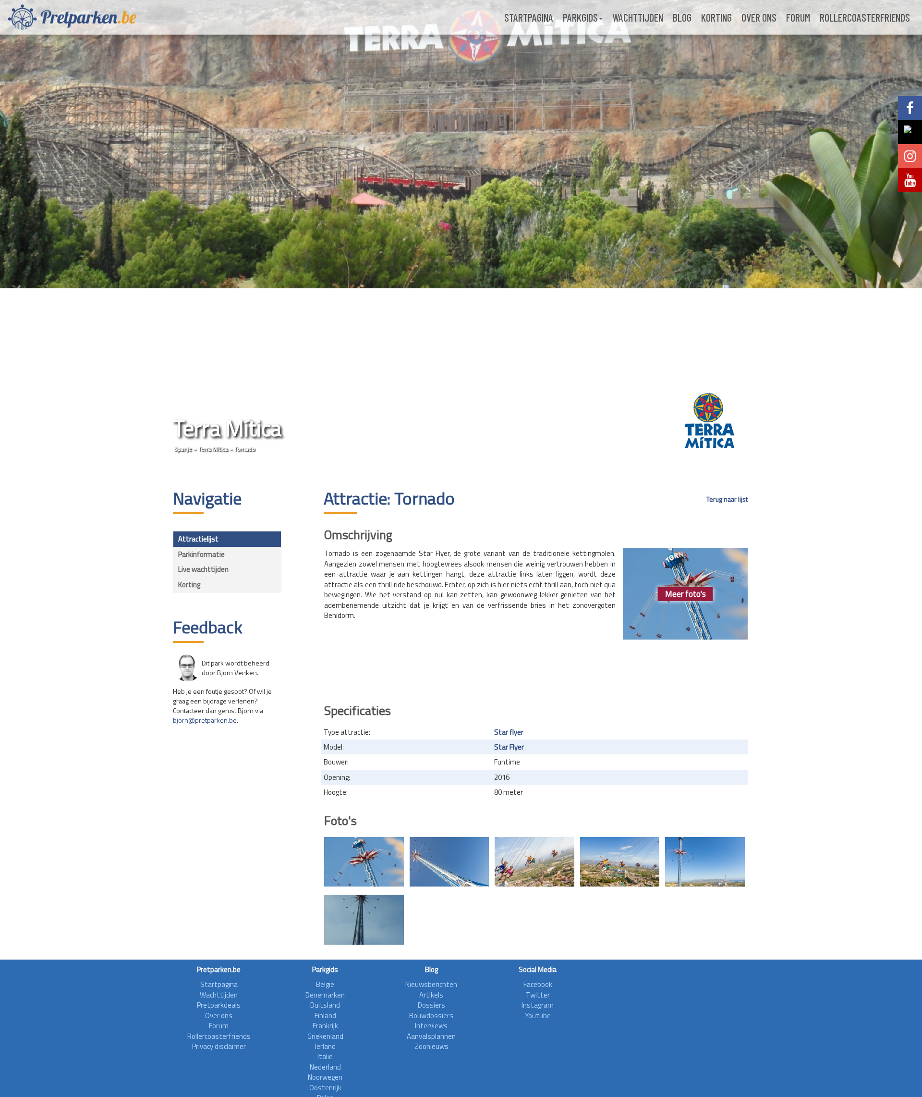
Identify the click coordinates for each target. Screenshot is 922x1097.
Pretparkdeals (219, 1005)
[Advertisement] (536, 668)
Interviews (431, 1025)
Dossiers (431, 1005)
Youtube (538, 1015)
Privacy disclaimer (219, 1046)
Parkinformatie (201, 554)
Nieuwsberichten (431, 984)
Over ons (758, 17)
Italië (325, 1056)
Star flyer (508, 732)
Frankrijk (325, 1025)
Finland (325, 1015)
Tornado (244, 448)
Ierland (325, 1046)
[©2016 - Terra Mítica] (364, 862)
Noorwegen (325, 1077)
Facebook (537, 984)
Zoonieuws (431, 1046)
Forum (798, 17)
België (325, 984)
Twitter (538, 994)
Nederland (325, 1066)
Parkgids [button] (580, 17)
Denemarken (325, 994)
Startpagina (528, 17)
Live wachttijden (203, 569)
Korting (716, 17)
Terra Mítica (213, 448)
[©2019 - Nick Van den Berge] (364, 919)
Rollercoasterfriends (865, 17)
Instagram (538, 1005)
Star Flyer (509, 746)
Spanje (183, 448)
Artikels (431, 994)
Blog (682, 17)
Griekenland (325, 1036)
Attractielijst (198, 538)
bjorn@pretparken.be (205, 720)
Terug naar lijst (727, 499)
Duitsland (325, 1005)
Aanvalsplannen (431, 1036)
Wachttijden (637, 17)
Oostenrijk (325, 1087)
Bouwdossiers (431, 1015)
